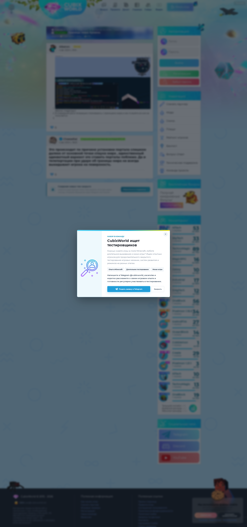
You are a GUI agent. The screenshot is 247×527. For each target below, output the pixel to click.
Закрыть (158, 289)
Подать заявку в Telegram (130, 289)
